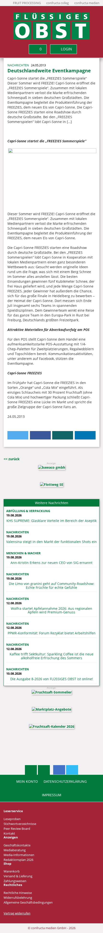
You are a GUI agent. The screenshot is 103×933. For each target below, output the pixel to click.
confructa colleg (57, 3)
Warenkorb (12, 871)
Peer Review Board (17, 829)
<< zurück (12, 459)
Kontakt (9, 833)
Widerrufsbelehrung (18, 898)
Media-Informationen (19, 855)
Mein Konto (27, 781)
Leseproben (12, 819)
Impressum (51, 795)
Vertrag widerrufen (17, 913)
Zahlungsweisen (15, 881)
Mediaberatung (15, 850)
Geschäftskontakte (17, 845)
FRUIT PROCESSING (27, 3)
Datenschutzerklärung (65, 781)
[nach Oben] (31, 770)
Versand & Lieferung (18, 876)
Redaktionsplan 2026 (18, 860)
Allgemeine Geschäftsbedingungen (28, 902)
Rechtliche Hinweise (18, 893)
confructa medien (86, 3)
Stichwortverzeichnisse (20, 824)
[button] (17, 435)
